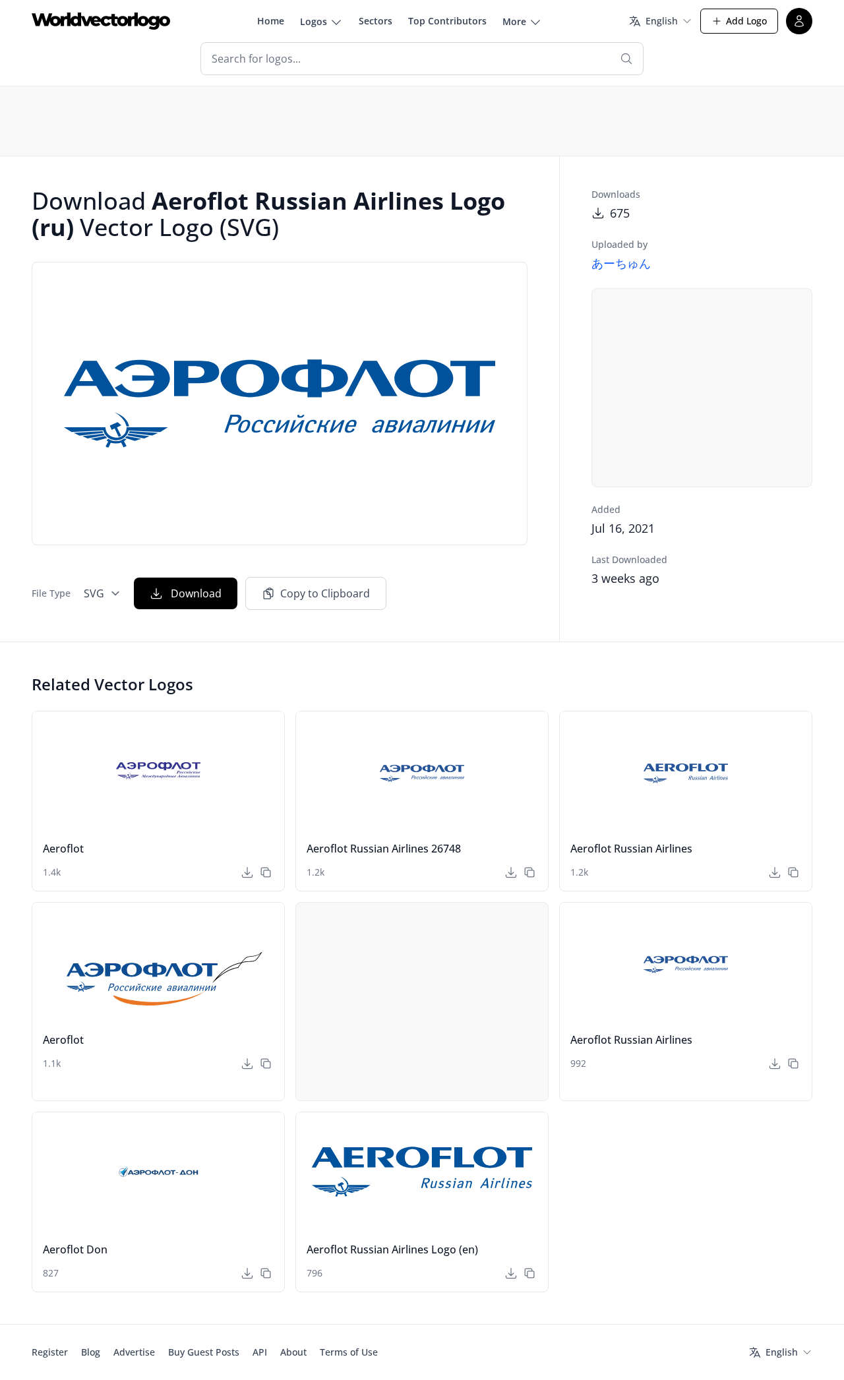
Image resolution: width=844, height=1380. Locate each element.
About (293, 1352)
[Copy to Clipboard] (266, 872)
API (260, 1352)
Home (270, 21)
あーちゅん (621, 263)
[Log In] (799, 21)
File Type (51, 593)
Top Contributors (447, 21)
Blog (90, 1352)
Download (196, 593)
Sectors (375, 21)
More (514, 21)
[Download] (247, 872)
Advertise (134, 1352)
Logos (313, 21)
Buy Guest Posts (203, 1352)
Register (50, 1352)
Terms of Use (349, 1352)
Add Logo (746, 21)
